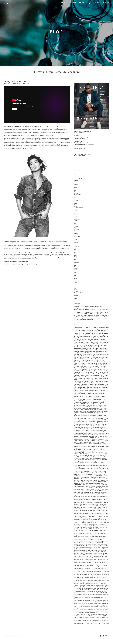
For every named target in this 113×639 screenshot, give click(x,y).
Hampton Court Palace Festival (85, 448)
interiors (75, 239)
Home (75, 235)
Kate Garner (92, 472)
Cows (96, 393)
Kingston (76, 478)
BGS (105, 354)
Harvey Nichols (81, 449)
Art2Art (87, 345)
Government (94, 439)
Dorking (75, 406)
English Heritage (95, 416)
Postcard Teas (91, 530)
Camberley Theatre (93, 370)
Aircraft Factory (78, 338)
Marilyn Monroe (100, 496)
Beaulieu (98, 352)
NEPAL (80, 510)
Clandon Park (77, 201)
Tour (105, 598)
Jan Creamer (83, 467)
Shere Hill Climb (85, 556)
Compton (103, 388)
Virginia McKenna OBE (88, 608)
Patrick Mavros (77, 519)
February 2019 (77, 308)
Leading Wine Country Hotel (97, 483)
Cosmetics (76, 209)
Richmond (80, 539)
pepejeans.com (25, 261)
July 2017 (92, 312)
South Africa (93, 562)
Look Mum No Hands (90, 490)
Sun (92, 568)
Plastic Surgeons (83, 527)
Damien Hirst (77, 397)
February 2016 (87, 316)
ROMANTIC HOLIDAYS (100, 542)
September (76, 554)
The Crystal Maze (101, 582)
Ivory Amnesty (77, 467)
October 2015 (79, 318)
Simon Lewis (105, 559)
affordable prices (104, 336)
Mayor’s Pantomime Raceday (96, 498)
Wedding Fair (76, 612)
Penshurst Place (95, 521)
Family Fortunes (99, 421)
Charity (75, 174)
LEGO (102, 484)
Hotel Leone (98, 458)
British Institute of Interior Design (93, 363)
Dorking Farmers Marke (83, 406)
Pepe (11, 264)
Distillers (83, 405)
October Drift (90, 514)
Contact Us (105, 2)
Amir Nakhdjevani (95, 339)
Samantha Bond (88, 548)
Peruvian (92, 522)
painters (84, 518)
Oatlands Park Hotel (100, 513)
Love (79, 492)
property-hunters (82, 533)
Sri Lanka (90, 563)
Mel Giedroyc (99, 499)
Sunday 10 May (97, 568)
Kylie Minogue (80, 480)
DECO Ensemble (85, 403)
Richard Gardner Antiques (84, 538)
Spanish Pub (104, 562)
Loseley (96, 490)
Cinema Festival (100, 384)
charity (75, 197)
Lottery (75, 492)
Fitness (90, 427)
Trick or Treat (103, 600)
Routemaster (94, 544)
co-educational (96, 387)
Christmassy (84, 384)
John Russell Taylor (92, 469)
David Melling (89, 399)
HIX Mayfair (76, 453)
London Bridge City (97, 487)
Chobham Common (98, 381)
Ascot (105, 345)
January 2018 (86, 310)
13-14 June (87, 332)
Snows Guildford (83, 562)
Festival (90, 424)
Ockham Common (83, 514)
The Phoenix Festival (89, 591)
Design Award (96, 403)
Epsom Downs (87, 418)
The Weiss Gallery (96, 595)
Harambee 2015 (97, 448)
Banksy (96, 349)
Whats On (76, 295)
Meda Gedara (105, 498)
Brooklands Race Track (80, 366)
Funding (75, 433)
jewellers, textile (82, 468)
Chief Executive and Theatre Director (82, 379)
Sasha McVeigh (94, 550)
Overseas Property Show (102, 516)
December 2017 (93, 310)
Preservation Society (98, 530)
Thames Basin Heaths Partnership (98, 576)
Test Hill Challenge (79, 576)
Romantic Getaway (91, 542)
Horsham (76, 456)
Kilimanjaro (92, 475)
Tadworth (100, 573)
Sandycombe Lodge (78, 550)
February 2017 (83, 313)
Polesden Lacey (93, 528)
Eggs (86, 412)
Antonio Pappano (90, 342)
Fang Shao (88, 422)
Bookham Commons (96, 357)
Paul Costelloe (89, 519)
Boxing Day (101, 360)
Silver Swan (76, 559)
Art (74, 181)
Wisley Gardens (78, 620)
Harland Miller (105, 448)
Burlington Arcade (94, 367)
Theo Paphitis (81, 597)
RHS (75, 263)
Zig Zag (83, 623)
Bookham (88, 357)
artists (94, 345)
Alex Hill (79, 339)
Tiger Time (97, 597)
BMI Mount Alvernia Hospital (97, 355)
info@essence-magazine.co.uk (83, 154)
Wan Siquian (86, 611)
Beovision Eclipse (95, 354)
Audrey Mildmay (98, 346)
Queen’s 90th (96, 533)
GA (97, 433)
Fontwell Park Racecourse (93, 428)
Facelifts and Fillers (86, 421)
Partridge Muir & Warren (91, 518)
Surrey (75, 278)
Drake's (90, 408)
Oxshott (75, 518)
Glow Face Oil (77, 175)
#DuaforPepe (24, 264)
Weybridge (76, 291)
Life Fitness (79, 486)
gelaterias (102, 434)
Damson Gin (91, 397)
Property (82, 2)
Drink (75, 214)
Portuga (85, 530)
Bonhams (82, 357)
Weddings (76, 289)
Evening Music (93, 419)
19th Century (94, 332)
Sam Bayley (76, 548)
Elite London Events (85, 414)
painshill (80, 518)
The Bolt (83, 580)
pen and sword (88, 521)
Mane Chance (93, 495)
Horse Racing (77, 236)
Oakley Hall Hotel (92, 513)
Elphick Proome (87, 416)
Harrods (75, 449)
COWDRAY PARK (81, 393)
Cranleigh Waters (88, 395)
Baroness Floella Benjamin (91, 351)
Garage (103, 433)
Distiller (78, 405)
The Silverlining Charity (102, 592)
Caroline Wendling (89, 372)
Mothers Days (77, 504)
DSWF (98, 408)
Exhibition (105, 420)
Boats (106, 355)
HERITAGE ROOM (104, 450)
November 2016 (103, 313)
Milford (104, 502)
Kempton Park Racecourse (87, 474)
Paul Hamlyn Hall (96, 519)
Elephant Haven (99, 412)
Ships (90, 556)
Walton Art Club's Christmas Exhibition (90, 609)
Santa (83, 550)
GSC (101, 440)
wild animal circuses (97, 617)
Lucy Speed (76, 493)
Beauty (75, 190)
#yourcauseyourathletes (100, 330)
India (92, 462)
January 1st (89, 467)
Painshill (75, 256)
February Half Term (83, 424)
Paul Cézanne (83, 519)
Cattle (79, 373)
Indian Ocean (96, 462)
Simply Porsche (77, 560)
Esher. (96, 418)
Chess (95, 378)
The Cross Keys (94, 582)
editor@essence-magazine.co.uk (84, 131)
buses (101, 367)
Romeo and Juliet (82, 544)
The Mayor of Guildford (92, 589)
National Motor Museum (92, 507)
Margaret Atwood (84, 496)
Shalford (76, 556)
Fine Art (104, 425)
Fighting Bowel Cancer (92, 425)
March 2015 (83, 319)
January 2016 (94, 316)
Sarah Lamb (87, 550)
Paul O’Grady (76, 521)
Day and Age (77, 402)
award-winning (77, 348)
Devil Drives (103, 403)
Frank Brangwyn (98, 430)
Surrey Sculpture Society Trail (95, 571)
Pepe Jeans (26, 83)
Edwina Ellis (76, 412)
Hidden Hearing (77, 452)
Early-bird (94, 409)
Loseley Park (76, 246)
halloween (93, 446)
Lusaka (81, 493)
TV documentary (90, 603)
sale (95, 547)
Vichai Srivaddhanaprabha (100, 606)
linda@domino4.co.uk (81, 148)
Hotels (75, 237)
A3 (79, 335)
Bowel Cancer (82, 360)
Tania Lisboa (76, 574)
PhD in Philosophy (101, 524)
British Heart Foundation (79, 363)
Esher (92, 418)
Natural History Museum (86, 508)
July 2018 (89, 309)
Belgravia (76, 354)
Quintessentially (103, 533)
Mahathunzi (86, 495)
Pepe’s (88, 522)
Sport (75, 273)
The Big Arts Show (105, 579)
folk (78, 428)
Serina (87, 554)
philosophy (76, 525)
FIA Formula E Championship (98, 327)
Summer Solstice (88, 568)
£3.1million (87, 623)
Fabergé (76, 421)
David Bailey (82, 399)
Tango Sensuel (105, 573)
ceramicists (84, 373)
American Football (86, 339)
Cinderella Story (92, 384)
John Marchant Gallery (83, 469)
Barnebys (82, 351)
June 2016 (100, 315)
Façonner (93, 421)
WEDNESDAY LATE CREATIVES (90, 612)
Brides (104, 361)
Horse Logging (96, 455)
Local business (77, 487)
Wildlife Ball (103, 617)
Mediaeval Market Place (78, 499)
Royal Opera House (78, 266)
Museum (75, 505)
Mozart (96, 504)
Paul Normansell (104, 519)
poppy (82, 530)
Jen (102, 467)
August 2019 (76, 306)
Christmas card (100, 382)
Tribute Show (98, 600)
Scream (75, 551)
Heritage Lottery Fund (94, 450)
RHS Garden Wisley (97, 536)
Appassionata (98, 342)
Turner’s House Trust (81, 603)
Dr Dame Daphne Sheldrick (102, 406)
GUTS (83, 445)
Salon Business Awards (103, 547)
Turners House (98, 602)
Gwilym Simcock (96, 445)
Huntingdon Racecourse (90, 461)
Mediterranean (87, 499)
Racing (75, 535)
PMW (95, 527)
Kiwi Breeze (82, 478)
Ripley (75, 265)
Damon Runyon (83, 397)
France (82, 430)
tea (82, 574)
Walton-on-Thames (80, 611)
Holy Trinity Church (92, 329)
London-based (82, 490)
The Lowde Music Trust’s (101, 588)
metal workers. (96, 501)
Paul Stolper (82, 521)
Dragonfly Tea (85, 408)
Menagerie (81, 501)
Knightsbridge (88, 478)
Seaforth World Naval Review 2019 (96, 551)
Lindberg (90, 486)
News (75, 252)
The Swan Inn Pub (86, 594)
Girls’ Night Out (101, 436)
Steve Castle (104, 563)
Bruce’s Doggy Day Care (80, 367)
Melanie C (104, 499)
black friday (87, 355)
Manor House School (101, 495)
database (104, 397)
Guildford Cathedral (83, 442)
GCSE (97, 434)
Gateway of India (85, 434)
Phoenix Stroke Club (83, 525)
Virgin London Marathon (80, 608)
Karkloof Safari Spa (85, 472)
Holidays (76, 233)
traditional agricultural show (81, 600)
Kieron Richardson (85, 475)
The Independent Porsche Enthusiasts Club (91, 586)
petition (85, 524)
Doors (105, 405)
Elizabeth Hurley (93, 414)
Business (76, 196)
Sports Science (84, 563)
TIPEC (94, 598)
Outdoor (75, 255)
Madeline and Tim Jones (99, 493)
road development (101, 541)
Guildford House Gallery (94, 442)
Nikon (75, 253)
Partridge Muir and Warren (102, 518)
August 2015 (92, 318)
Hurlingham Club (99, 461)
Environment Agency (78, 418)
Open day (98, 514)
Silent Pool (76, 271)
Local (75, 243)
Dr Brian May (92, 406)
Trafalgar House (88, 600)
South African (98, 562)
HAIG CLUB (76, 229)
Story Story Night (99, 565)
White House (85, 617)
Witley (84, 620)
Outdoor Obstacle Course (82, 516)
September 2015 (86, 318)
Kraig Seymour (95, 478)
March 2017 (76, 313)
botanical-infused (95, 358)
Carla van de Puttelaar (79, 372)
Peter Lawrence (103, 522)
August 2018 (84, 309)
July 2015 (98, 318)
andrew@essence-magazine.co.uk (84, 139)
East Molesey (83, 411)
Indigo (102, 462)
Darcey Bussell (97, 397)
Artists (98, 345)
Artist (91, 345)
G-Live (94, 433)
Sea (88, 551)
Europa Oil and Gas (81, 419)
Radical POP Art (80, 535)
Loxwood (92, 492)
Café (87, 370)
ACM (75, 336)
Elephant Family (91, 412)
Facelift (79, 421)
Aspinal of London (78, 346)
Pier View (100, 525)
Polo (75, 259)
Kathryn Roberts (77, 474)
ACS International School (84, 336)
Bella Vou (82, 354)
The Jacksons (102, 586)
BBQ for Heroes (91, 352)
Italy (75, 240)
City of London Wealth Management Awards (84, 385)
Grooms (97, 440)
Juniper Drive (98, 471)
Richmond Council (86, 539)
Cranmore (95, 395)
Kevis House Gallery (98, 474)
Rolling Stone (84, 542)
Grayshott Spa (87, 440)
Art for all (82, 345)
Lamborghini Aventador (88, 480)
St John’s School (95, 563)
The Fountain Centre (89, 585)
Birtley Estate (81, 355)
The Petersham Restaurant (79, 591)
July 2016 (96, 315)
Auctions (76, 184)
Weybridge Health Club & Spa (80, 292)
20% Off (100, 332)
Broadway (86, 364)
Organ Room (103, 514)
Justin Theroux (77, 472)
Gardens (76, 226)
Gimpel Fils (91, 436)
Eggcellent (82, 412)
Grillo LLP (93, 440)
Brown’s (89, 366)
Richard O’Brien (100, 538)
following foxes (83, 428)
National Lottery (84, 507)
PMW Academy (101, 527)
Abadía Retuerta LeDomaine (88, 335)
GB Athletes (92, 434)
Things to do (86, 597)
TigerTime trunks (85, 598)
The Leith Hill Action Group (91, 588)
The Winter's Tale (102, 595)
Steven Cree (82, 565)
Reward (86, 536)
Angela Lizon (82, 340)
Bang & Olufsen (77, 188)
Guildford (76, 227)
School (99, 550)
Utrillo (81, 606)
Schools (75, 269)
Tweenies (95, 603)
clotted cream (89, 387)
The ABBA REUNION (80, 577)
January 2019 (83, 308)
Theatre (75, 282)
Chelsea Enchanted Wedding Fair (85, 378)
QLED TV (91, 533)
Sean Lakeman (77, 553)
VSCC (75, 609)
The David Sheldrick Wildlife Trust (89, 583)
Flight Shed (102, 427)
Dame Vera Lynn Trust (100, 396)
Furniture (76, 224)
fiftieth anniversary (83, 425)
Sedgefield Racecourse (102, 553)
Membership (76, 501)
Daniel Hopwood (78, 327)
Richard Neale (94, 538)
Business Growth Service (91, 369)
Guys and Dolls (88, 445)
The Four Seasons (97, 585)
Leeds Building (85, 484)
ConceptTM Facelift (78, 390)
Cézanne (90, 373)
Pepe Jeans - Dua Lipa (15, 81)
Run (104, 545)
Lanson (95, 480)
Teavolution (98, 574)
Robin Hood (79, 542)
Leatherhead (77, 484)
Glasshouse (80, 437)
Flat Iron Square (96, 427)
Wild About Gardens (78, 297)
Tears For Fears (93, 574)
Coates (75, 388)
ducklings (81, 409)
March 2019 (102, 306)
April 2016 (76, 316)
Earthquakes (76, 216)
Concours (95, 390)
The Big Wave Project (78, 580)
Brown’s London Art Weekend (99, 366)
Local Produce (84, 487)
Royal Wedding (93, 545)
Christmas (76, 200)
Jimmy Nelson (89, 468)
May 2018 (99, 309)
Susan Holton (79, 573)
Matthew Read (87, 498)
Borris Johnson (87, 358)
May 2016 (105, 315)
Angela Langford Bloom (79, 178)
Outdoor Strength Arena (92, 516)
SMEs (78, 562)
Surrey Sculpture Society (85, 571)
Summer (100, 566)
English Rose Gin (103, 416)
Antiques (76, 180)
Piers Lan (104, 525)
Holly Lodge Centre (98, 453)
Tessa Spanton (104, 574)
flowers (75, 428)
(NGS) (75, 332)
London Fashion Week (81, 489)
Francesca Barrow (89, 430)
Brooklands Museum (78, 194)
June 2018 (94, 309)
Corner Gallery (77, 392)
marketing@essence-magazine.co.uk (84, 137)
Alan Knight (93, 338)
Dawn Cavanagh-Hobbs (102, 400)
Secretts (82, 553)
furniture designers (88, 433)
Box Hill (88, 360)
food (101, 428)
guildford (76, 442)
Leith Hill (76, 242)
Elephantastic (77, 219)
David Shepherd (97, 399)
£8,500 (91, 623)
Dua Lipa (14, 264)
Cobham (80, 389)
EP (83, 327)
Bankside (91, 349)
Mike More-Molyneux (98, 502)
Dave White (76, 399)
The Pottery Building (97, 591)
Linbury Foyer (85, 486)
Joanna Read (103, 468)
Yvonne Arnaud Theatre (77, 623)
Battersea (101, 351)
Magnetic (76, 495)
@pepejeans (36, 264)
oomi (94, 514)
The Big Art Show (98, 579)
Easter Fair (93, 411)
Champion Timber (85, 375)
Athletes (86, 346)
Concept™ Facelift (88, 390)
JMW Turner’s (96, 468)
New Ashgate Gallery (88, 510)
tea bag (85, 574)
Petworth (94, 524)
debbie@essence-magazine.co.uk (84, 142)
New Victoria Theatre (97, 510)
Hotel (94, 458)
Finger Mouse (77, 427)
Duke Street (88, 409)
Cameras (101, 370)
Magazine (73, 2)
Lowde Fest (83, 492)
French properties (94, 431)
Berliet (101, 354)
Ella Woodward (93, 415)
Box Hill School (94, 360)
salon (97, 547)
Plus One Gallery (90, 527)
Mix (107, 502)
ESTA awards (101, 418)
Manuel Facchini (77, 496)
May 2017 (102, 312)
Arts (75, 183)
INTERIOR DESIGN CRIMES (80, 464)
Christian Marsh (81, 382)
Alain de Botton (86, 338)
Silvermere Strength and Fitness (90, 559)
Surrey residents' (77, 571)
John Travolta (100, 469)
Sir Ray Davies (87, 560)
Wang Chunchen (91, 611)
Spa (75, 272)
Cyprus (93, 396)
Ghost (80, 436)
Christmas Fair (77, 384)
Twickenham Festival (78, 605)
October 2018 (104, 308)
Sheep (80, 556)
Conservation (77, 206)
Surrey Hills (105, 570)
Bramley (81, 361)
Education (76, 217)
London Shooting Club (99, 489)
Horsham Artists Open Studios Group (88, 456)
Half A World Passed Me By (84, 446)
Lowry (87, 492)
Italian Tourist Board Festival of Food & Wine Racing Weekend (89, 465)
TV (74, 285)
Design (75, 211)
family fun (106, 421)
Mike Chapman (90, 502)
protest (87, 533)
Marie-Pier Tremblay (92, 496)
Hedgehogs (81, 450)
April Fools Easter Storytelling (89, 343)
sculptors (79, 551)
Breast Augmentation (88, 361)
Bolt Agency (77, 357)
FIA (77, 425)
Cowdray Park (90, 393)
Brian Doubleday (98, 361)
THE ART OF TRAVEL (98, 577)
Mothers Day (76, 248)
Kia (80, 475)
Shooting (94, 556)
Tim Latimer (91, 598)
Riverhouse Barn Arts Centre (91, 541)
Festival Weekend (96, 424)
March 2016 (81, 316)
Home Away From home (86, 455)
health (97, 449)
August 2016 (90, 315)
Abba (97, 335)
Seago (105, 551)
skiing (94, 560)
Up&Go (78, 606)
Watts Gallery (103, 611)
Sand (97, 548)
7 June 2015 (81, 332)
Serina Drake (92, 554)
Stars (75, 275)
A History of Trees (96, 333)
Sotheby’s (89, 562)
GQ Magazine (101, 439)
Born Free (76, 193)
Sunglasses (76, 276)
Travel (75, 284)
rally (85, 535)
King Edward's (99, 475)
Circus (106, 384)
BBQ (84, 352)
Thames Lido (76, 281)
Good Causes (88, 439)
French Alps (87, 431)
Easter (88, 411)
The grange (104, 585)
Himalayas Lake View (102, 452)
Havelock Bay (89, 449)
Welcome (63, 2)
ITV (106, 465)
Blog (89, 2)
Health (75, 230)
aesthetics (96, 336)
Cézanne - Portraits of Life (99, 373)
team (88, 574)
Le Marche (87, 483)
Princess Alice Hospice (82, 531)
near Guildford (95, 508)
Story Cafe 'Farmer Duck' (91, 565)
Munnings (104, 504)
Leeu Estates (91, 484)
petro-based (89, 524)
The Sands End (93, 592)
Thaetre (85, 576)
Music (75, 249)
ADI (92, 336)
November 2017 (100, 310)
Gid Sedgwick (85, 436)
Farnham (94, 423)
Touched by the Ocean (99, 598)
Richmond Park (95, 539)
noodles (93, 511)
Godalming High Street (79, 439)
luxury (85, 493)
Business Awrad (81, 369)
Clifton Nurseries (81, 387)
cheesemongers (96, 376)
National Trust (77, 250)
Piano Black (95, 525)
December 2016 (96, 313)
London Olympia (90, 489)
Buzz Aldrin (82, 370)
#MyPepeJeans (30, 264)
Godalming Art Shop (101, 437)
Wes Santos (103, 612)
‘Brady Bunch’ (95, 623)
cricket (85, 396)
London (75, 245)
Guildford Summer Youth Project (94, 443)
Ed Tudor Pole (100, 411)
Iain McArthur (81, 462)
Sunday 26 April (103, 568)
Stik (85, 565)
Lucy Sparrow (103, 492)
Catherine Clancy (99, 372)
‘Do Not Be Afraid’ (101, 623)
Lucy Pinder (97, 492)
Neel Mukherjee (101, 508)
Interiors (88, 464)
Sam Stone (81, 548)
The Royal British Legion (86, 592)
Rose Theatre (88, 544)
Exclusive (99, 419)
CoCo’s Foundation (88, 388)
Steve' (78, 565)
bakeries (97, 348)
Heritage (76, 232)
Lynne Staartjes (90, 493)
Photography (89, 525)
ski (91, 560)
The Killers (83, 588)
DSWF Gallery (104, 408)
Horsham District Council (102, 456)
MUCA (100, 504)
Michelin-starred (77, 502)
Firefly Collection (84, 427)
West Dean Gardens (94, 614)
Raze (94, 535)
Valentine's (76, 286)
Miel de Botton (83, 502)
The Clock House (87, 582)
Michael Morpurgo (103, 501)
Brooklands (92, 364)
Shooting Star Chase (100, 556)
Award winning (77, 186)
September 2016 (84, 315)
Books (75, 191)
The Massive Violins (83, 589)
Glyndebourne (87, 437)
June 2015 (103, 318)
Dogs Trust (76, 213)
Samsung (76, 268)
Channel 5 (92, 375)
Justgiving (104, 471)
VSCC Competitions (80, 609)
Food (75, 223)
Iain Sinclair (87, 462)
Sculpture (84, 551)
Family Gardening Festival (79, 422)
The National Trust (100, 589)
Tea (75, 279)
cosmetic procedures (78, 207)
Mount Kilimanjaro (91, 504)
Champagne (77, 375)
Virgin (75, 288)
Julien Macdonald (82, 471)
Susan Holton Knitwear (87, 573)
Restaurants (76, 262)
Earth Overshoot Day (101, 409)
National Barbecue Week (97, 505)
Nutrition (103, 511)
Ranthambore (89, 535)
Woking (75, 298)
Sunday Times (76, 570)
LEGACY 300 (97, 484)
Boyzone (76, 361)
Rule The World (99, 545)
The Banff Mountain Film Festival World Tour (86, 579)
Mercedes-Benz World (88, 501)
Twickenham (99, 603)
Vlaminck (104, 608)
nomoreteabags (88, 511)
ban (101, 348)
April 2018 (103, 309)
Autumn (104, 346)
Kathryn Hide (104, 472)
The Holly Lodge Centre (78, 586)
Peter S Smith (80, 524)
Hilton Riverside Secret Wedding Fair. (89, 452)
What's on (8, 264)
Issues (97, 2)
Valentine (84, 606)
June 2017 (97, 312)
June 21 (93, 471)
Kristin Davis (101, 478)
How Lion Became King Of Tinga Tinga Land (86, 459)
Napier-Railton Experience (87, 505)
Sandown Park (102, 548)
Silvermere (81, 559)
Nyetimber (76, 513)
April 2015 (79, 319)
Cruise (75, 210)
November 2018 (97, 308)
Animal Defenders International (94, 340)
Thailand (89, 576)
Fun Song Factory (103, 431)
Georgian (76, 436)
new (83, 510)
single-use (82, 560)
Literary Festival (101, 486)
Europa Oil (87, 327)
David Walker (93, 400)
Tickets (92, 597)
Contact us (18, 636)
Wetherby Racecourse (82, 615)
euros (88, 419)
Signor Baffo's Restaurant (86, 557)
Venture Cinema (93, 606)
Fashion (75, 220)
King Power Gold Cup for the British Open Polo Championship (92, 477)
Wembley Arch (98, 612)
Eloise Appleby (80, 416)
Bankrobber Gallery (83, 349)
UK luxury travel (97, 605)
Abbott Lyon (102, 335)
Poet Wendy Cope (84, 528)
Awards (75, 187)
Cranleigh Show (80, 395)
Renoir (102, 535)
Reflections (98, 535)
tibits (89, 597)
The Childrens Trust (79, 582)
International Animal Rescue (97, 464)
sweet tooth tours (95, 573)
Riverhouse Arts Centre (79, 541)
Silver (106, 557)
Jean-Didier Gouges (97, 467)
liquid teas (95, 486)
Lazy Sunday (81, 483)
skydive (97, 560)
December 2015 (100, 316)
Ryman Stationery (89, 547)
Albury (98, 338)
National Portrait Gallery (102, 507)
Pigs (75, 527)
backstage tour (90, 348)
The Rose (79, 592)
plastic (78, 527)
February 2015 (90, 319)
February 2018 (80, 310)
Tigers (81, 598)
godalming (93, 437)
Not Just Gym (98, 511)
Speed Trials (76, 563)
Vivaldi (101, 608)
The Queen (103, 591)
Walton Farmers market (100, 609)
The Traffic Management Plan (87, 595)
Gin (96, 436)
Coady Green (104, 387)
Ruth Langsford (83, 547)
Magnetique (81, 495)
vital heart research (96, 608)
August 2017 (87, 312)
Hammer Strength (100, 446)
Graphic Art (80, 440)
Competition (76, 204)
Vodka (107, 608)
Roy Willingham (100, 544)
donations (101, 405)
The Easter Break (82, 585)
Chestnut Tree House (103, 378)
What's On (19, 83)
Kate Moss (98, 472)
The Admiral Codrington (89, 577)
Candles (106, 370)
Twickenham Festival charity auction (88, 605)
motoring (84, 504)
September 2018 (77, 309)
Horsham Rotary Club (78, 458)
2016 (75, 177)
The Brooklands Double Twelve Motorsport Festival (95, 580)
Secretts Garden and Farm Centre (91, 553)
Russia (77, 547)
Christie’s (88, 382)
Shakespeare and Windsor (101, 554)
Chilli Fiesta (86, 381)
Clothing (75, 203)
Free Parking (81, 431)
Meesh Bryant (93, 499)
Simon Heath (99, 559)
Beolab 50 (87, 354)
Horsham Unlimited (88, 458)
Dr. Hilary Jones (77, 408)
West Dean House (101, 614)
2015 (80, 333)
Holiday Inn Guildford (84, 453)
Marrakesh (81, 498)
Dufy (85, 409)
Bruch (87, 367)
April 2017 (106, 312)
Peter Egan (97, 522)
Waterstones (97, 611)
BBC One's (79, 352)
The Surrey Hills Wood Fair (78, 594)
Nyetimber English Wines (83, 513)
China (75, 198)
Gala (100, 433)
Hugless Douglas (80, 461)
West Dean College (87, 614)
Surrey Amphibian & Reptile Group (95, 570)
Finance (75, 222)
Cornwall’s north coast (87, 392)
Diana (75, 405)
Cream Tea (81, 396)
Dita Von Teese (89, 405)
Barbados (101, 349)
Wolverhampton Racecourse (96, 620)
